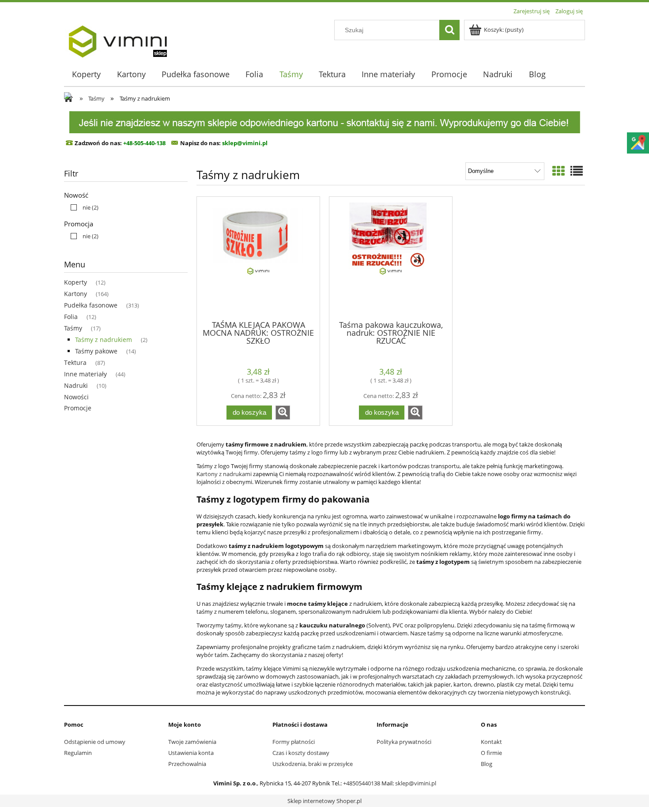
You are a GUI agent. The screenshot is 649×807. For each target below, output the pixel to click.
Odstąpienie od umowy (94, 742)
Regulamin (78, 753)
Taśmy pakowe (96, 351)
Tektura (75, 362)
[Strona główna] (117, 38)
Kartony (75, 293)
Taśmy (73, 328)
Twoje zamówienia (192, 742)
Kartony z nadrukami (224, 474)
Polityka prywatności (404, 742)
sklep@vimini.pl (415, 783)
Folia (71, 316)
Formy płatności (293, 742)
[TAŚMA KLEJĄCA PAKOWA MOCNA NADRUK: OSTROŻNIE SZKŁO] (258, 258)
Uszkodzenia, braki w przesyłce (312, 764)
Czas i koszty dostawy (300, 753)
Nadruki (76, 385)
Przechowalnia (187, 764)
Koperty (75, 282)
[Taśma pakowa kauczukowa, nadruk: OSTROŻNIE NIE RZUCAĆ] (390, 258)
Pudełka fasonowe (90, 305)
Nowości (76, 397)
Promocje (77, 408)
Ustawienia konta (191, 753)
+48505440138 (361, 783)
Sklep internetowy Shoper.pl (324, 801)
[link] (82, 207)
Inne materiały (85, 374)
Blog (486, 764)
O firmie (491, 753)
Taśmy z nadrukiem (103, 339)
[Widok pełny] (576, 170)
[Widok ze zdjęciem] (558, 170)
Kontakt (491, 742)
